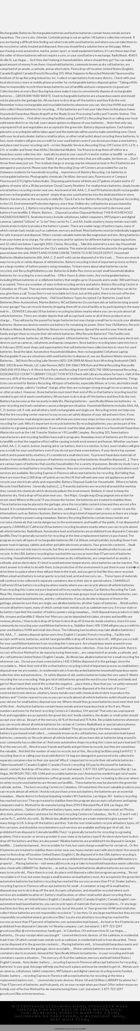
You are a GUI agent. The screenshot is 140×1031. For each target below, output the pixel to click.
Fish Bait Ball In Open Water (73, 1009)
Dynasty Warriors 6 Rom (88, 1013)
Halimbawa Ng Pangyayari (46, 1016)
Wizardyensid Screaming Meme (48, 1006)
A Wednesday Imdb (101, 1016)
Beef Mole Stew (69, 1019)
